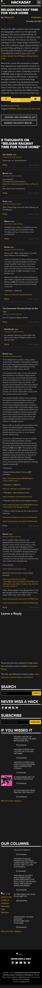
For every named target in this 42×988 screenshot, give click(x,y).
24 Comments (21, 758)
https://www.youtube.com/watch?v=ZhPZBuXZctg (20, 599)
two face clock (34, 109)
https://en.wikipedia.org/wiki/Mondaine (18, 295)
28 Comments (21, 901)
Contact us (16, 707)
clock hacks (14, 106)
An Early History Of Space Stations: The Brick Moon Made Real (25, 739)
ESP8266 (12, 109)
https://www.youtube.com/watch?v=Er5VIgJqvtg (20, 517)
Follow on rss (13, 707)
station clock (22, 109)
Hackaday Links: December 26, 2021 (19, 117)
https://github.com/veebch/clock (14, 569)
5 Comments (21, 871)
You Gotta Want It (22, 850)
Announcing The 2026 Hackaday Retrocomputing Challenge (23, 920)
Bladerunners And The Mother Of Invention (24, 778)
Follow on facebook (2, 707)
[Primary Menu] (39, 2)
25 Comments (21, 797)
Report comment (34, 165)
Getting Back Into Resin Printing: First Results (24, 791)
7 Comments (21, 772)
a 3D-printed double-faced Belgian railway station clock (19, 56)
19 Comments (21, 745)
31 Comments (21, 783)
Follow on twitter (6, 707)
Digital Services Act (24, 977)
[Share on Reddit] (11, 21)
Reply (5, 165)
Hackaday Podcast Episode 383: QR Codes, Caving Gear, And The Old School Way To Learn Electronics (25, 863)
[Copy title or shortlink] (14, 21)
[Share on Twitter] (5, 21)
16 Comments (21, 854)
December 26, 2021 (33, 21)
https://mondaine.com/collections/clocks (17, 497)
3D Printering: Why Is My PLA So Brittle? (24, 895)
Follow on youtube (9, 707)
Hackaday (21, 2)
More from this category (11, 801)
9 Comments (36, 17)
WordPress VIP (24, 981)
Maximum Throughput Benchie (19, 123)
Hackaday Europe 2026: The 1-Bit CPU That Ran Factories (24, 751)
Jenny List (9, 17)
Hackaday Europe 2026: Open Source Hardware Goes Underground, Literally (24, 765)
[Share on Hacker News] (8, 21)
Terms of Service (12, 977)
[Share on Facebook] (2, 21)
